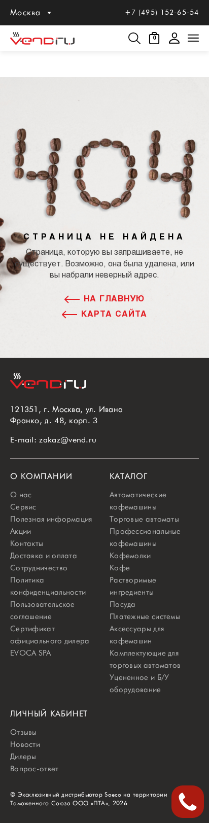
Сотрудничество (38, 567)
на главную (114, 299)
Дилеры (23, 756)
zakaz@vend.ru (67, 439)
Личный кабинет (49, 713)
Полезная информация (51, 519)
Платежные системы (145, 616)
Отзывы (23, 732)
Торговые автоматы (144, 519)
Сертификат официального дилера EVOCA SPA (50, 641)
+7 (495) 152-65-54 (162, 12)
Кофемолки (130, 555)
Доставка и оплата (43, 555)
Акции (20, 531)
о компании (41, 476)
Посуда (123, 604)
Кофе (120, 567)
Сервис (23, 506)
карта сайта (114, 314)
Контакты (26, 543)
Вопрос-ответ (34, 768)
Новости (25, 744)
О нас (21, 494)
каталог (129, 476)
